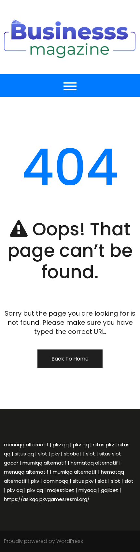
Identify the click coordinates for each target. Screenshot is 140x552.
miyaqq (87, 490)
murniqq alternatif (44, 462)
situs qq (24, 453)
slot (42, 453)
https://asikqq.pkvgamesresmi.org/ (47, 499)
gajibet (109, 490)
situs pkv (103, 444)
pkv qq (61, 444)
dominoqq (55, 481)
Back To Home (70, 358)
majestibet (60, 490)
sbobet (73, 453)
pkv (55, 453)
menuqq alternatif (26, 444)
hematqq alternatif (94, 462)
